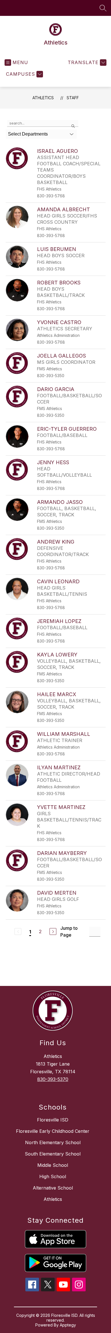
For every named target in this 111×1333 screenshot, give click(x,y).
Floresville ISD (52, 1120)
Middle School (52, 1165)
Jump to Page (69, 931)
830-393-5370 (52, 1079)
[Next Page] (53, 931)
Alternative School (53, 1188)
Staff (73, 97)
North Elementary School (53, 1142)
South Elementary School (53, 1154)
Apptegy (68, 1325)
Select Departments (28, 134)
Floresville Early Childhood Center (52, 1131)
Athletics (43, 97)
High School (52, 1176)
